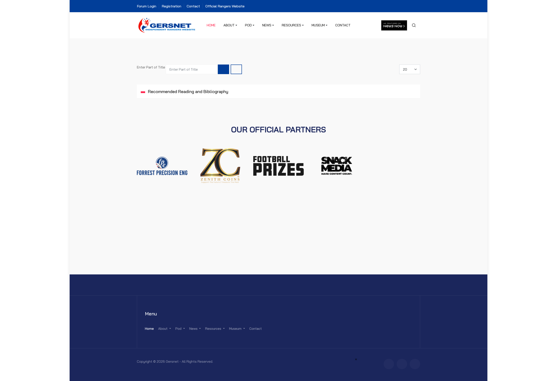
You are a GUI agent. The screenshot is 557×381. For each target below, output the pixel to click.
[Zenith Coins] (220, 165)
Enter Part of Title (151, 67)
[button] (230, 25)
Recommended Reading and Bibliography (187, 91)
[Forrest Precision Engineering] (162, 165)
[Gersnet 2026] (167, 25)
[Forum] (389, 364)
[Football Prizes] (278, 165)
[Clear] (236, 69)
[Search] (223, 69)
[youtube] (415, 364)
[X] (402, 364)
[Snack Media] (336, 165)
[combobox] (413, 25)
